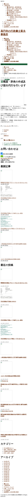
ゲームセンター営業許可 (10, 143)
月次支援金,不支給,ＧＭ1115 (8, 198)
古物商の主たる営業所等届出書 (12, 144)
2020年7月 (6, 471)
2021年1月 (6, 468)
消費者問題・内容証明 (14, 12)
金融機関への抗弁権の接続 (11, 26)
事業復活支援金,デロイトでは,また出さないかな (14, 182)
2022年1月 (6, 461)
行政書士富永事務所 (9, 451)
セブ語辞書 (7, 25)
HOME (7, 4)
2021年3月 (6, 466)
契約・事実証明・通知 (10, 449)
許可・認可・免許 (9, 453)
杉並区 (7, 140)
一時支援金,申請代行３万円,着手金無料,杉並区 (13, 244)
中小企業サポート (13, 13)
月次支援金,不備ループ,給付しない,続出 (12, 213)
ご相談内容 (7, 5)
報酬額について (12, 20)
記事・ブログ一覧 (9, 23)
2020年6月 (6, 473)
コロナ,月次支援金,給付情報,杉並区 (10, 259)
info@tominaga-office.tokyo (7, 158)
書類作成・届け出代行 (14, 15)
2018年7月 (6, 481)
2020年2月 (6, 477)
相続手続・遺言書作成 (14, 7)
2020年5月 (6, 474)
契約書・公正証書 (13, 10)
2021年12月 (7, 463)
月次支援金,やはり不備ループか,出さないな (13, 228)
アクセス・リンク (9, 21)
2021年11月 (7, 464)
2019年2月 (6, 479)
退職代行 (7, 79)
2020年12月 (7, 469)
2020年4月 (6, 476)
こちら (7, 126)
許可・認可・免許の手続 (15, 8)
